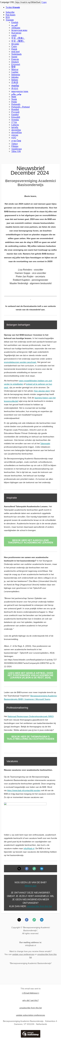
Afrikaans (15, 27)
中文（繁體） (18, 41)
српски (14, 135)
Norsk (14, 99)
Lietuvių (15, 125)
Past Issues (10, 15)
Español (15, 114)
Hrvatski (15, 44)
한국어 (14, 88)
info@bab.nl (29, 848)
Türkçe (14, 143)
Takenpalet (45, 443)
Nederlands (16, 54)
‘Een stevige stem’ (42, 391)
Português (15, 104)
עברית (14, 122)
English (14, 22)
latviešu (14, 127)
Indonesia (15, 74)
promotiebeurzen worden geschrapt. (20, 362)
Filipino (14, 146)
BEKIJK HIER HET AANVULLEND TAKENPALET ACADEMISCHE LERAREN (30, 541)
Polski (14, 101)
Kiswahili (15, 117)
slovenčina (16, 130)
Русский (15, 112)
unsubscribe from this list (39, 906)
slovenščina (16, 132)
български (16, 33)
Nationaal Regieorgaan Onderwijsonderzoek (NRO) (31, 716)
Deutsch (15, 62)
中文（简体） (18, 38)
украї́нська (16, 149)
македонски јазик (19, 91)
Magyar (14, 69)
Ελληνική (15, 64)
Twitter (13, 7)
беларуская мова (19, 30)
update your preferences (23, 954)
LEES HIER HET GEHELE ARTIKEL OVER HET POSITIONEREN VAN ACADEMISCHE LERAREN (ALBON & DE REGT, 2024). (30, 675)
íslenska (14, 77)
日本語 (14, 82)
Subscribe (10, 12)
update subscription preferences (30, 1015)
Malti (13, 96)
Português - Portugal (20, 107)
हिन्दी (13, 67)
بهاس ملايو (16, 94)
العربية (14, 25)
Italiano (14, 79)
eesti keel (15, 51)
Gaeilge (14, 72)
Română (15, 109)
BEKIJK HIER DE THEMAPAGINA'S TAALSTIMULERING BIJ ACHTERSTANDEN (30, 738)
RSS (8, 17)
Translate (10, 20)
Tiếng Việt (16, 151)
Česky (14, 46)
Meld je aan (30, 886)
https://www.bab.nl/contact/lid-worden (23, 790)
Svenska (15, 119)
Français (15, 59)
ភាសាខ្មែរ (15, 85)
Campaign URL (7, 2)
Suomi (14, 56)
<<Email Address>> (30, 993)
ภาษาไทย (16, 140)
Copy (44, 2)
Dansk (14, 49)
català (13, 35)
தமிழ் (13, 137)
